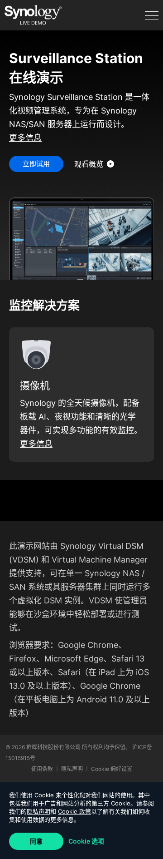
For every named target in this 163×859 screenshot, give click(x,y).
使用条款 (42, 768)
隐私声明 (38, 811)
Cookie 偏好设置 (111, 768)
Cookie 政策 (74, 811)
